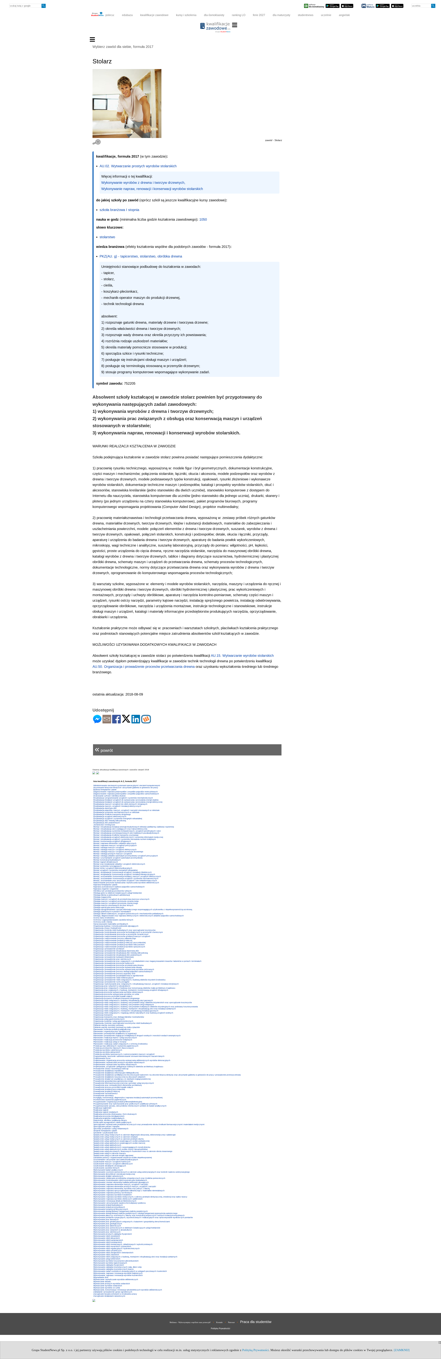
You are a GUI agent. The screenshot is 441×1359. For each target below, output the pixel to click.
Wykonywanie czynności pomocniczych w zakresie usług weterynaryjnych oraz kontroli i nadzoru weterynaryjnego (141, 1172)
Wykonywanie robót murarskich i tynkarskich (112, 1246)
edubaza (127, 15)
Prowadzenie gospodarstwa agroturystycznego (113, 1081)
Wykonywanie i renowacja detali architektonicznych (114, 1201)
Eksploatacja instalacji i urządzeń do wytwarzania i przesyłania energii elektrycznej (127, 802)
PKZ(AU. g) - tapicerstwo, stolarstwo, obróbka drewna (141, 256)
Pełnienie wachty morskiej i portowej (108, 1025)
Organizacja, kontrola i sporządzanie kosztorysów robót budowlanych (122, 1023)
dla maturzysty (281, 15)
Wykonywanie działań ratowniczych (108, 1176)
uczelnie (326, 15)
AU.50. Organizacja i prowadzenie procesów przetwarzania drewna (144, 666)
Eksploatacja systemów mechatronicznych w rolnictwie (116, 812)
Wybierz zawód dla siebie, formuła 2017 (123, 47)
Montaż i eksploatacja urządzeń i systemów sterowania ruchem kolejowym (124, 839)
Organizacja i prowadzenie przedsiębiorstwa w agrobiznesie (118, 976)
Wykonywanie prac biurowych (106, 1219)
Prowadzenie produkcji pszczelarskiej (109, 1089)
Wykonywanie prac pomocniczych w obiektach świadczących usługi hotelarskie (126, 1228)
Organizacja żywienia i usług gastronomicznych (113, 1021)
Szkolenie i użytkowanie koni (105, 1133)
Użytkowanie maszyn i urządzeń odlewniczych (113, 1164)
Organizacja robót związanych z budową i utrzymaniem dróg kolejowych (123, 1004)
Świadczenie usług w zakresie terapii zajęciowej (113, 1155)
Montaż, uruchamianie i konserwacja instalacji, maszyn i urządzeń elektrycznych (127, 876)
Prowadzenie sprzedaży (103, 1095)
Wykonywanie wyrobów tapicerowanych (110, 1263)
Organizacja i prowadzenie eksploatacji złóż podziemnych (117, 955)
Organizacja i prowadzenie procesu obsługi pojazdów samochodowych (123, 971)
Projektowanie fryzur (102, 1058)
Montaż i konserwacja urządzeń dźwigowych (112, 841)
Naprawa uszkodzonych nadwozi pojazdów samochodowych (119, 887)
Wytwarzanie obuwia (102, 1281)
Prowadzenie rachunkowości (105, 1093)
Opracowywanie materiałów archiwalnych (110, 924)
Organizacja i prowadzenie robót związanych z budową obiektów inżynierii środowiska (129, 980)
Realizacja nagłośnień (102, 1108)
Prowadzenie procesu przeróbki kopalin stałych (113, 1087)
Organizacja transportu (103, 1015)
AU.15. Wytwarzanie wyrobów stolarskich (242, 655)
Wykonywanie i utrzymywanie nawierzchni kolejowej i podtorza (119, 1203)
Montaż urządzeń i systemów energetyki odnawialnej (115, 870)
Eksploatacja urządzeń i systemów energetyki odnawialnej (117, 818)
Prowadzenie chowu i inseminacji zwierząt (110, 1069)
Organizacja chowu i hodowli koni (107, 928)
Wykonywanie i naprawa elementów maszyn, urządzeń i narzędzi (120, 1184)
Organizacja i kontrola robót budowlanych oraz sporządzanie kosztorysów (124, 930)
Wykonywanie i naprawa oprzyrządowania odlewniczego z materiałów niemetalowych (129, 1191)
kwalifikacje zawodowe (154, 15)
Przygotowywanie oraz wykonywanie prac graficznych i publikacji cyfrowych (125, 1104)
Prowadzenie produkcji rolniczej (106, 1091)
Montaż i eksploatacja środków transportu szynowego (116, 835)
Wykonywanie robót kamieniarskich (108, 1240)
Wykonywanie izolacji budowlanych (108, 1205)
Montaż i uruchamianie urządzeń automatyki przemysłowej (117, 858)
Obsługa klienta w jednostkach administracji (111, 895)
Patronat (231, 1322)
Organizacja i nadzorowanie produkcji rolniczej (112, 940)
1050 (203, 219)
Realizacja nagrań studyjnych (105, 1112)
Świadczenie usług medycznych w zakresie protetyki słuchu (118, 1139)
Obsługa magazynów (102, 897)
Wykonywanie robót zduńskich (106, 1255)
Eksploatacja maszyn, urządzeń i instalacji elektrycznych (117, 806)
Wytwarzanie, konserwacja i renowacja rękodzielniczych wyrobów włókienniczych (127, 1290)
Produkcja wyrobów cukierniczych (107, 1050)
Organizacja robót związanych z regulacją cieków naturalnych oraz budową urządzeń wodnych (133, 1013)
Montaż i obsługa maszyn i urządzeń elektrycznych (114, 849)
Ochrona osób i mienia (102, 922)
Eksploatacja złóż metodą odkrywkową (109, 821)
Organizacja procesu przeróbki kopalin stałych (112, 996)
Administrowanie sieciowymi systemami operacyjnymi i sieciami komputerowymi (126, 785)
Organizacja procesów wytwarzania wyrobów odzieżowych (118, 992)
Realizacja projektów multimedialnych (108, 1118)
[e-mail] (106, 722)
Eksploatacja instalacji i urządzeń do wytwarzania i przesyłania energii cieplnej (125, 800)
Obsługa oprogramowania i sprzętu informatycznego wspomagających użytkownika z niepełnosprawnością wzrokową (142, 909)
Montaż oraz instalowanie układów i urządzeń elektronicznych (119, 864)
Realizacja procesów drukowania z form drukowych (115, 1114)
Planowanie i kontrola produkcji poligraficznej (111, 1029)
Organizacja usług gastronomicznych (109, 1019)
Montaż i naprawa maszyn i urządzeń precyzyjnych (115, 845)
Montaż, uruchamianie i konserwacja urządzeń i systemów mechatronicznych (125, 878)
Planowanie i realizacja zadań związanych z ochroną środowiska (120, 1044)
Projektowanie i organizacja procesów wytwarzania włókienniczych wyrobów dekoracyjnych (131, 1060)
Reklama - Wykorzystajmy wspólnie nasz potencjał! (190, 1322)
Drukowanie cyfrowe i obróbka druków (109, 796)
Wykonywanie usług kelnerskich (106, 1259)
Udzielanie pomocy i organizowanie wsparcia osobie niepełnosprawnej (122, 1157)
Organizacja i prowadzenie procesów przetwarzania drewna (118, 965)
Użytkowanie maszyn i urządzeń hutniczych (111, 1162)
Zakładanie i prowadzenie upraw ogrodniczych (112, 1292)
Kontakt (219, 1322)
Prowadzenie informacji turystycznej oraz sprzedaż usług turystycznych (123, 1083)
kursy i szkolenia (186, 15)
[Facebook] (116, 722)
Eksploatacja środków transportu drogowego (112, 814)
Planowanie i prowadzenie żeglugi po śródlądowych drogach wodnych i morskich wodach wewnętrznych (137, 1035)
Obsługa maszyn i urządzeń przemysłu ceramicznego (116, 901)
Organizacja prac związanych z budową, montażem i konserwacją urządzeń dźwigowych (130, 990)
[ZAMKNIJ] (401, 1350)
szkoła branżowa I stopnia (119, 210)
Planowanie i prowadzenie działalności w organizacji (114, 1033)
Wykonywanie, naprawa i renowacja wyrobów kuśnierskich (118, 1275)
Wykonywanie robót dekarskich (106, 1238)
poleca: (109, 15)
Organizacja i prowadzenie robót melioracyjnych (113, 978)
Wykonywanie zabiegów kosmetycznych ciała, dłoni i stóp (117, 1267)
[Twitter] (126, 721)
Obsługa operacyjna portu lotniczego (108, 907)
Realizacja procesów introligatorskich (108, 1116)
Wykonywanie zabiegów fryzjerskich (108, 1265)
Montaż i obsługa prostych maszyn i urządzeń (112, 854)
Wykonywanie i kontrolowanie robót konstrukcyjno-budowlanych (120, 1180)
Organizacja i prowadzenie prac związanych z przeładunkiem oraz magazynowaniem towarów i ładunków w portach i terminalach (147, 961)
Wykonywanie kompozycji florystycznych (110, 1209)
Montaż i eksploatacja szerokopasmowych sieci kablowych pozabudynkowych (126, 833)
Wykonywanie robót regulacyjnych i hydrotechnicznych (116, 1248)
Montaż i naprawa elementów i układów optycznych (114, 843)
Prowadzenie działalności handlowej (108, 1071)
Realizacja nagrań (100, 1110)
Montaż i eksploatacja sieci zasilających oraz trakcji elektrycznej (120, 829)
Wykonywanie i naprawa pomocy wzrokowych (112, 1193)
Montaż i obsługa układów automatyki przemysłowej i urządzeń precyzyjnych (125, 856)
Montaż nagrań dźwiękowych (105, 862)
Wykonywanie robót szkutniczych (107, 1250)
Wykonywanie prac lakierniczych (107, 1226)
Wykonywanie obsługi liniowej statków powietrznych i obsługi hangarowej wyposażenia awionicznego (135, 1213)
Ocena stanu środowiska (103, 918)
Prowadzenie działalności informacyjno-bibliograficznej (116, 1073)
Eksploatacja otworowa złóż (105, 808)
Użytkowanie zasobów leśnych (106, 1168)
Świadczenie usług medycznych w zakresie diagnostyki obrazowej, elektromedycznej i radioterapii (134, 1135)
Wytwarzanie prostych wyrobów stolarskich (111, 1284)
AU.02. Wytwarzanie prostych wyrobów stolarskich (138, 166)
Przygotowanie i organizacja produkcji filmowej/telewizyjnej (117, 1102)
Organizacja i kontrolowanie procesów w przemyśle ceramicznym (120, 934)
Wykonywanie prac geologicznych (107, 1224)
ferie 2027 (259, 15)
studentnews (305, 15)
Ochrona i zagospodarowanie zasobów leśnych (113, 920)
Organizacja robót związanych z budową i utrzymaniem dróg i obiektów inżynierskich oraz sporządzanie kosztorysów (142, 1002)
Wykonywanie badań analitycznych (108, 1170)
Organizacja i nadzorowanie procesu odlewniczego (114, 938)
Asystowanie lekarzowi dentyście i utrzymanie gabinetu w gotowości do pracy (125, 787)
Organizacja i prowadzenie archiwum (108, 949)
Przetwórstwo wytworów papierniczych (109, 1100)
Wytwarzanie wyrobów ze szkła (106, 1288)
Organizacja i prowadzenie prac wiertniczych (112, 959)
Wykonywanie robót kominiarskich (107, 1242)
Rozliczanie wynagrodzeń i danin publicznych (112, 1122)
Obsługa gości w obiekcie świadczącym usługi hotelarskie (117, 893)
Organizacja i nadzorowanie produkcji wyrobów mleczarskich (119, 945)
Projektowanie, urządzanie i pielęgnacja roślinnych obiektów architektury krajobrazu (128, 1066)
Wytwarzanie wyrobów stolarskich (107, 1286)
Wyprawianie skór (100, 1277)
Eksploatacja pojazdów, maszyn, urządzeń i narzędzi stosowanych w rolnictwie (126, 810)
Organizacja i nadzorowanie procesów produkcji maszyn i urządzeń (121, 936)
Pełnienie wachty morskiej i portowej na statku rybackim (116, 1027)
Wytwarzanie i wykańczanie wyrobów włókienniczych (115, 1279)
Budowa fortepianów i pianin (104, 790)
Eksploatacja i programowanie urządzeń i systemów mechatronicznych (123, 798)
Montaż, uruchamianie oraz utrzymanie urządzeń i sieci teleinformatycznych (125, 880)
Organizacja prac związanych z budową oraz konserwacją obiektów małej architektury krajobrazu (134, 988)
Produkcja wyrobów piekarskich (106, 1052)
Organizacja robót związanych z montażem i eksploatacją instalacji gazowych (125, 1011)
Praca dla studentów (255, 1322)
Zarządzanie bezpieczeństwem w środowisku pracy (115, 1294)
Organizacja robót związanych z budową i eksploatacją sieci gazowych (123, 1000)
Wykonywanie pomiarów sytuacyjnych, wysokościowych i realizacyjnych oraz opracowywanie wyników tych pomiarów (143, 1217)
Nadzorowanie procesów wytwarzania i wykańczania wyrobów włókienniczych (126, 883)
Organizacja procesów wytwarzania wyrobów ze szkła (116, 994)
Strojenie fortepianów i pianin (105, 1131)
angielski (344, 15)
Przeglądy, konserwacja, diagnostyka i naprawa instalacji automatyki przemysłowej (127, 1098)
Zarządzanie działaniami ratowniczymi (109, 1296)
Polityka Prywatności (220, 1328)
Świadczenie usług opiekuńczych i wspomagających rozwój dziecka (121, 1147)
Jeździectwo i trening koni (104, 825)
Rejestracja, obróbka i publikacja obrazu (110, 1120)
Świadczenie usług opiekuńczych (107, 1145)
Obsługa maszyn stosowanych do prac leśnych (113, 905)
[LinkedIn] (135, 722)
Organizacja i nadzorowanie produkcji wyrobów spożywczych (119, 947)
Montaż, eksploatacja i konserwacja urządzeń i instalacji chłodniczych (122, 872)
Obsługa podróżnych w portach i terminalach (112, 911)
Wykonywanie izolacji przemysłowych (109, 1207)
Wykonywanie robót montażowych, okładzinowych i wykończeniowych (122, 1244)
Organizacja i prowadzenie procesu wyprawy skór (114, 973)
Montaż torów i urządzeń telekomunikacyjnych (112, 868)
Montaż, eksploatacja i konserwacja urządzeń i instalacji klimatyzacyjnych (124, 874)
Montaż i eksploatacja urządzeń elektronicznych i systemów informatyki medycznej (128, 837)
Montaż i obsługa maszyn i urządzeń (108, 847)
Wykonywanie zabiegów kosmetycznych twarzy (113, 1269)
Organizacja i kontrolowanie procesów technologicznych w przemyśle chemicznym (128, 932)
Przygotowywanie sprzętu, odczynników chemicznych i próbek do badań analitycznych (129, 1106)
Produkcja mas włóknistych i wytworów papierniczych (115, 1046)
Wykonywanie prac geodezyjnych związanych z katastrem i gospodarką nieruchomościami (131, 1222)
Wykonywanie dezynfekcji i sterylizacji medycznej (114, 1174)
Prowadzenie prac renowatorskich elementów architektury (117, 1085)
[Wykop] (146, 722)
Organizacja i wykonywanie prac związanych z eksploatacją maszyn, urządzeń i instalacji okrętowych (136, 984)
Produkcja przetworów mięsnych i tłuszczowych (113, 1048)
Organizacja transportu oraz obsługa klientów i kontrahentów (118, 1017)
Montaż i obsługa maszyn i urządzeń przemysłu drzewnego (118, 852)
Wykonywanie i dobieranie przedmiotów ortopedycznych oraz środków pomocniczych (129, 1178)
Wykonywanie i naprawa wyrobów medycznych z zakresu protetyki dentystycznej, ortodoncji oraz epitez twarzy (140, 1197)
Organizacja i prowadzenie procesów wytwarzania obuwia (117, 967)
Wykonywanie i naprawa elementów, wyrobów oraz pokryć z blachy (121, 1188)
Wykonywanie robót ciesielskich (106, 1236)
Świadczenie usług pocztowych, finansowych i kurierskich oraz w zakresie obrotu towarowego (132, 1151)
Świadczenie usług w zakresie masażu (109, 1153)
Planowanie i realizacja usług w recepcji (109, 1042)
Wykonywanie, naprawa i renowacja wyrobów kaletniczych (117, 1273)
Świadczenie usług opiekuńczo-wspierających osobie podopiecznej (121, 1141)
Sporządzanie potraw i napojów (106, 1126)
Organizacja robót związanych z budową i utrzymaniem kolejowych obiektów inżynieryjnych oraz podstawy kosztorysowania (145, 1007)
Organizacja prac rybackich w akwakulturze (111, 986)
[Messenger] (97, 722)
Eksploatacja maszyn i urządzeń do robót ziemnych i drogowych (120, 804)
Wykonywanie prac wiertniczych (106, 1232)
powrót (104, 749)
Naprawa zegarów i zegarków (105, 889)
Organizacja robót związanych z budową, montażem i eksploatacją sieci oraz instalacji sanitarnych (134, 1009)
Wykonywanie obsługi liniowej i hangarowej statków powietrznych (120, 1211)
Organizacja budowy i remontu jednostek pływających (115, 926)
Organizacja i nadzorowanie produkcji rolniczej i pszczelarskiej (119, 942)
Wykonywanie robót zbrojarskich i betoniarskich (113, 1253)
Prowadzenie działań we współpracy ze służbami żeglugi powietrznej (122, 1079)
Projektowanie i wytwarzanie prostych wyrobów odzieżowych (119, 1062)
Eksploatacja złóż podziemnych (106, 823)
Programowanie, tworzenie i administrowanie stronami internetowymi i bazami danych (128, 1056)
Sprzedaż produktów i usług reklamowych (110, 1129)
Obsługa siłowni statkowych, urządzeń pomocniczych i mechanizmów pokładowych (128, 914)
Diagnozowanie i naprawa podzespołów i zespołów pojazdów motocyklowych (125, 792)
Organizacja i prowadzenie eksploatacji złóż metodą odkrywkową (120, 953)
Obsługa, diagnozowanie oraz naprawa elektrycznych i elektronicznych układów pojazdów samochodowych (138, 916)
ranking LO (238, 15)
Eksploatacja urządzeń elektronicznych (109, 816)
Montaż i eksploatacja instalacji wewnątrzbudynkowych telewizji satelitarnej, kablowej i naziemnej (133, 827)
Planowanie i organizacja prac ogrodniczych (111, 1031)
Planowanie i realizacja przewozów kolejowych (112, 1040)
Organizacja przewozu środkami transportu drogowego (116, 998)
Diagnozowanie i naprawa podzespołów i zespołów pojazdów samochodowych (126, 794)
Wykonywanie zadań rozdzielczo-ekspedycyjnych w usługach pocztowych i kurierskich (130, 1271)
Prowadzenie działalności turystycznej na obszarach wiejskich (119, 1077)
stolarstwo (107, 237)
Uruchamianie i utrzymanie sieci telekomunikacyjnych (115, 1160)
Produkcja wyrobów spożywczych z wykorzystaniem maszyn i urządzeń (124, 1054)
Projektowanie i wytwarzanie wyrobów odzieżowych (115, 1064)
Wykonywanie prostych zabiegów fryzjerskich (112, 1234)
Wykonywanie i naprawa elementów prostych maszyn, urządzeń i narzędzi (124, 1186)
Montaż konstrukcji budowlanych (107, 860)
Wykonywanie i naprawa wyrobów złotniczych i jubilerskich (117, 1199)
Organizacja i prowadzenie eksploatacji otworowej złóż (116, 951)
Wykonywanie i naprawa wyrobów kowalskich (112, 1195)
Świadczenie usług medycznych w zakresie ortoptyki (115, 1137)
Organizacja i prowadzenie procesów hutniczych (113, 963)
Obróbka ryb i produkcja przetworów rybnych (112, 891)
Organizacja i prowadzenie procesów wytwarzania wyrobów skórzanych (123, 969)
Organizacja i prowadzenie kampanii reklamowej (113, 957)
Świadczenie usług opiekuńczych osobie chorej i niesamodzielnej (120, 1149)
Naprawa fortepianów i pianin (105, 885)
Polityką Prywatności (255, 1350)
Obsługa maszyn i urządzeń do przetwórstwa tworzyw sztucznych (121, 899)
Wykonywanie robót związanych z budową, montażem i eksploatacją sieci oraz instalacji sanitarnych (135, 1257)
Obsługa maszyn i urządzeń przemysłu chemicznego (115, 903)
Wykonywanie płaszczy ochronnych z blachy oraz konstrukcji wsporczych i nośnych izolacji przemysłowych (138, 1215)
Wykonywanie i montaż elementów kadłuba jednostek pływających (121, 1182)
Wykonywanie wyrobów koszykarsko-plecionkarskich (116, 1261)
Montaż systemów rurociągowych (107, 866)
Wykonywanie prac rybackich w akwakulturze (112, 1230)
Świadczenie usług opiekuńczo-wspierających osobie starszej (119, 1143)
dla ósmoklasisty (214, 15)
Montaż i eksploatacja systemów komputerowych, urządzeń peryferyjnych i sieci (127, 831)
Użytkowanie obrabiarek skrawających (109, 1166)
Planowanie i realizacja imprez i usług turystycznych (115, 1038)
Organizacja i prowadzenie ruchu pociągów (111, 982)
